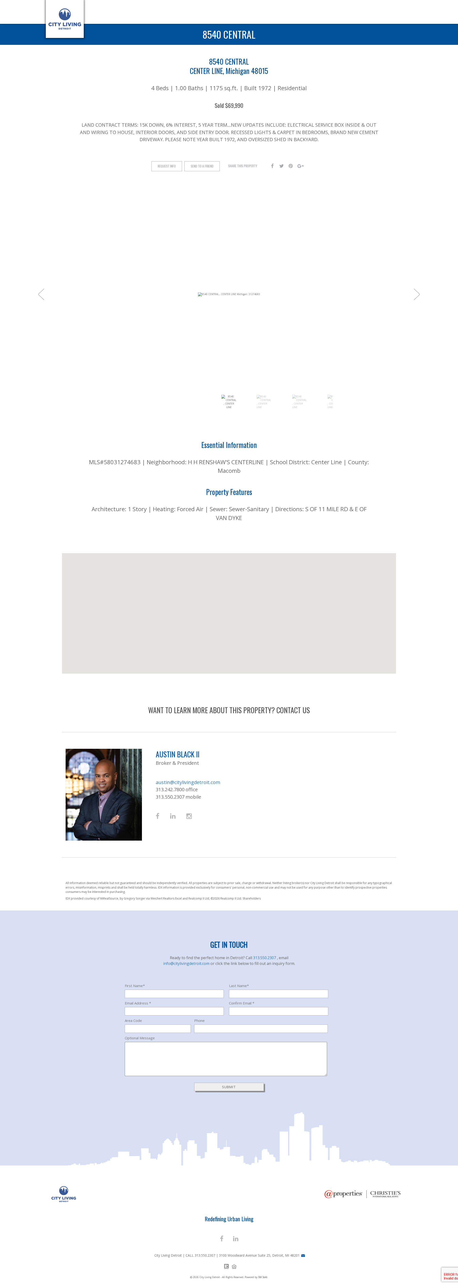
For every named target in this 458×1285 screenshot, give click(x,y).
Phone (199, 1020)
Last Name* (239, 985)
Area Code (133, 1020)
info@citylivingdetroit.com (186, 963)
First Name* (135, 985)
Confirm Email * (241, 1003)
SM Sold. (263, 1277)
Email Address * (138, 1003)
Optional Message (140, 1037)
